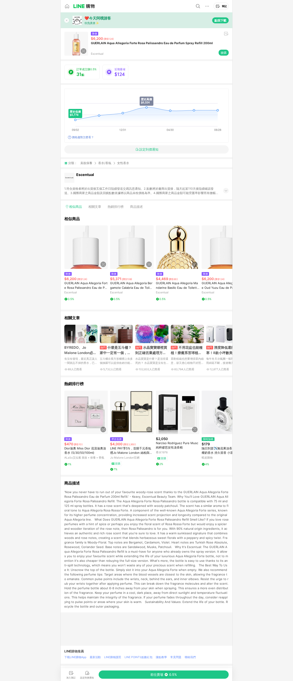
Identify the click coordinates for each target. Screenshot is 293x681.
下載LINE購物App (75, 657)
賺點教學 (161, 657)
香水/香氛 (104, 163)
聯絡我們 (190, 657)
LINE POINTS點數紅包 (138, 657)
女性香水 (123, 163)
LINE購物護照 (112, 657)
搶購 (224, 52)
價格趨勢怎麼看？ (83, 137)
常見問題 (175, 657)
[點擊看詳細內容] (86, 247)
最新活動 (95, 657)
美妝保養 (86, 163)
